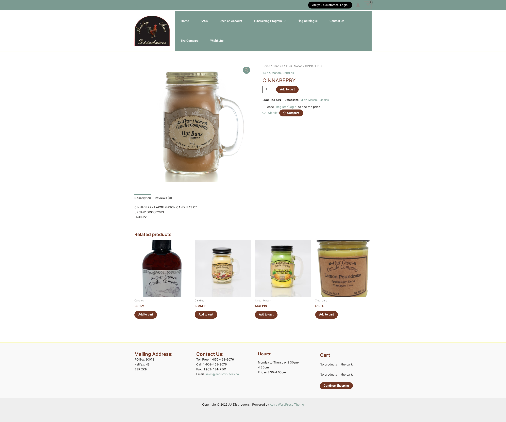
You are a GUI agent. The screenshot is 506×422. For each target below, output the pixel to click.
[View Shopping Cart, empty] (368, 4)
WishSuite (217, 40)
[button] (136, 5)
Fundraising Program (268, 21)
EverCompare (189, 40)
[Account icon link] (358, 5)
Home (185, 21)
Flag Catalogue (307, 21)
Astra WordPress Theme (287, 404)
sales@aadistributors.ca (222, 374)
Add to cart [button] (145, 314)
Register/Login (286, 107)
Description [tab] (142, 198)
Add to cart (287, 89)
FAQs (204, 21)
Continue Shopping (336, 385)
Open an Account (231, 21)
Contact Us (336, 21)
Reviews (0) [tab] (163, 198)
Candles (278, 66)
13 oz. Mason (294, 66)
